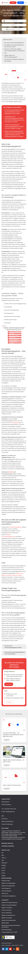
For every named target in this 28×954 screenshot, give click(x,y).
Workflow (10, 472)
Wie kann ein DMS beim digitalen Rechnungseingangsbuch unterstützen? (14, 49)
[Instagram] (14, 949)
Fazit (5, 53)
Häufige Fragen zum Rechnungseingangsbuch (10, 56)
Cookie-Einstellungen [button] (7, 824)
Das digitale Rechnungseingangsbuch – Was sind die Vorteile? (14, 45)
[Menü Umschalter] (25, 2)
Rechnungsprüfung (15, 422)
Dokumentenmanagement (15, 527)
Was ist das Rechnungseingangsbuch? (14, 42)
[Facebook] (3, 949)
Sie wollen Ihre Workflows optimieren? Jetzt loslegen (14, 60)
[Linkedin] (6, 949)
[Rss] (17, 949)
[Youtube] (10, 949)
